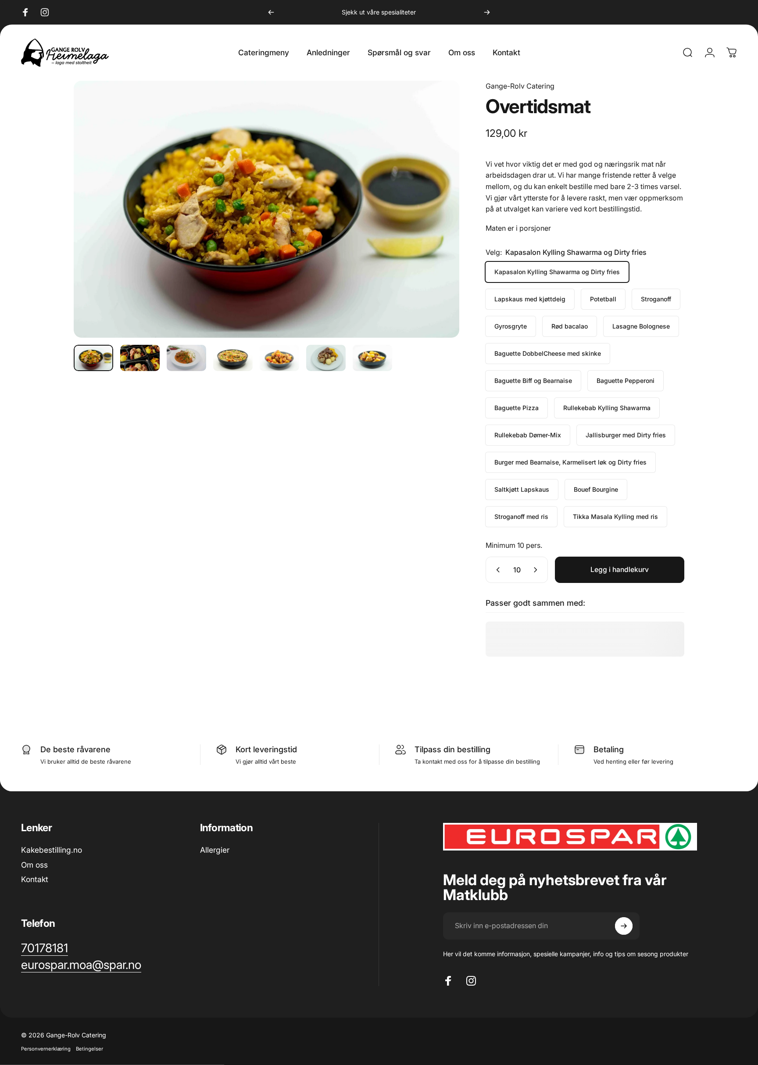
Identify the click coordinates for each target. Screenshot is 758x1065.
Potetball (603, 299)
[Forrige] (271, 12)
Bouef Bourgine (596, 489)
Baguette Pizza (516, 407)
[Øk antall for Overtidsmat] (537, 570)
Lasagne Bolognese (641, 326)
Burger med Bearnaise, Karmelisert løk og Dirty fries (570, 462)
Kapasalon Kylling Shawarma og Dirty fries (557, 271)
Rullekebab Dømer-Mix (527, 435)
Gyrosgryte (510, 326)
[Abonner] (624, 926)
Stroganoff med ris (521, 516)
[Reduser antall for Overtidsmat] (496, 570)
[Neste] (487, 12)
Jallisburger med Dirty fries (626, 435)
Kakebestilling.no (51, 849)
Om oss (34, 864)
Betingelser (89, 1048)
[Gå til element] (93, 358)
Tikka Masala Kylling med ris (615, 516)
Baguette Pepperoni (625, 380)
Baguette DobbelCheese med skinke (547, 353)
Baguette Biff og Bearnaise (533, 380)
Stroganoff (656, 299)
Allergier (214, 849)
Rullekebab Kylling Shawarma (607, 407)
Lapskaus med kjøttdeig (529, 299)
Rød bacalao (569, 326)
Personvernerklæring (46, 1048)
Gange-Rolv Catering (520, 86)
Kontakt (34, 879)
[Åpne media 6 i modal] (266, 209)
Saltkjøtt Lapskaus (521, 489)
